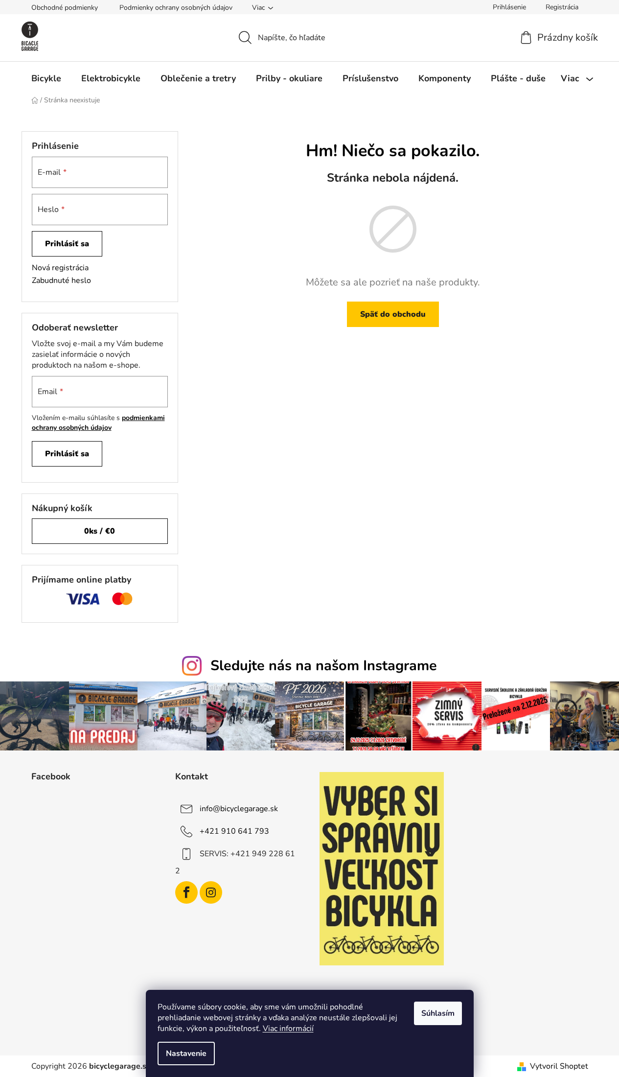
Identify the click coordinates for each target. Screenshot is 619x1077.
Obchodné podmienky (64, 7)
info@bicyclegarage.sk (239, 808)
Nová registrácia (60, 267)
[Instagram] (211, 892)
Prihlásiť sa (67, 243)
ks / (99, 531)
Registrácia (562, 7)
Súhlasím (438, 1013)
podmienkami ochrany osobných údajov (98, 422)
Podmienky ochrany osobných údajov (175, 7)
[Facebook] (186, 892)
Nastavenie (186, 1053)
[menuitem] (46, 78)
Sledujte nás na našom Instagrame (323, 665)
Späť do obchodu (393, 314)
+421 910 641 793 (234, 830)
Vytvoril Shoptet (559, 1066)
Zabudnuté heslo (61, 280)
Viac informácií (288, 1028)
